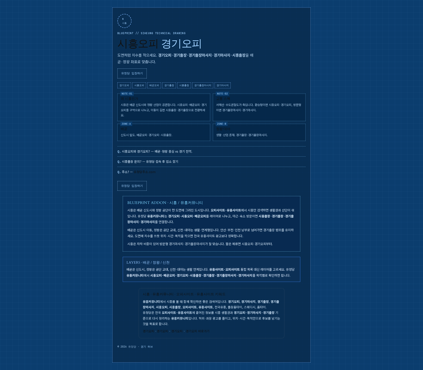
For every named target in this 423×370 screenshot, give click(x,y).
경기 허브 (147, 346)
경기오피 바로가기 (198, 331)
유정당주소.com (145, 172)
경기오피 (148, 331)
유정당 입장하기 (132, 73)
